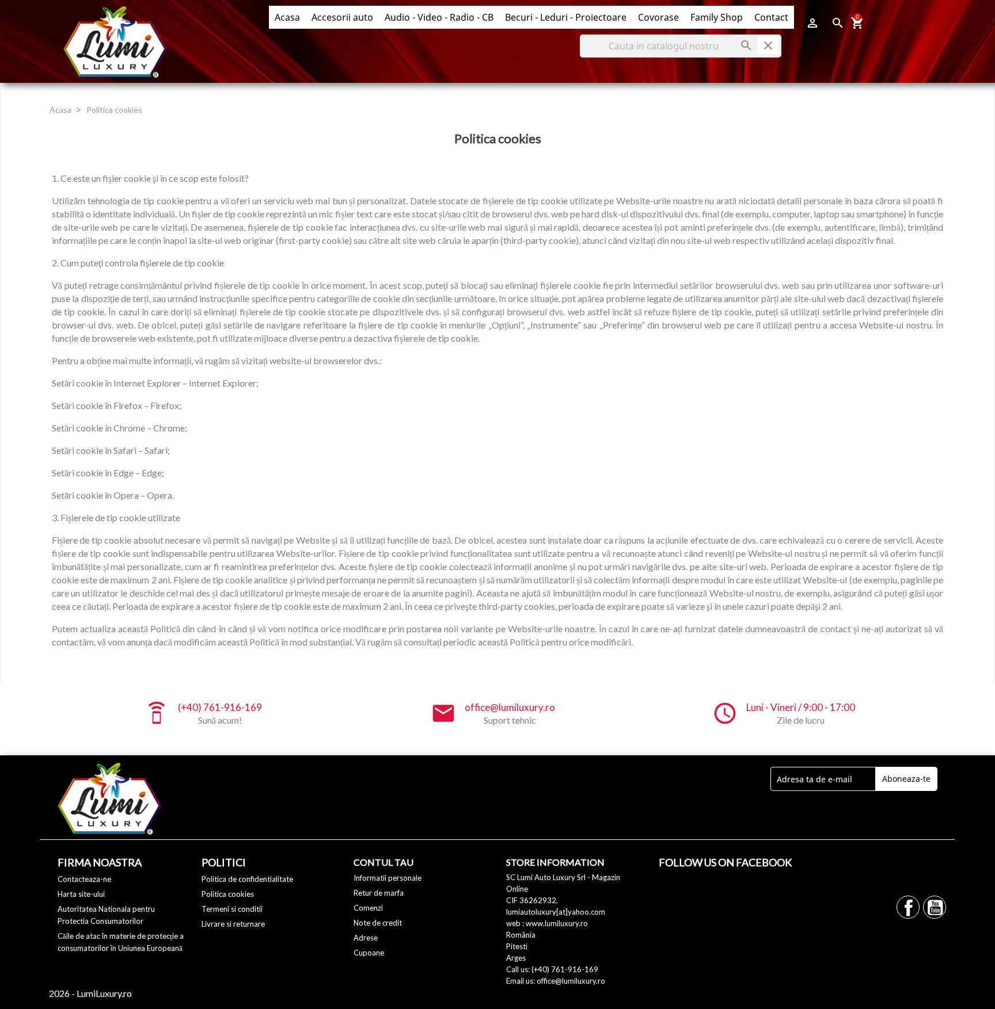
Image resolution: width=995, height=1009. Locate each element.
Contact (771, 17)
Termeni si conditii (232, 909)
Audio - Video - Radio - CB (439, 17)
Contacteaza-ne (84, 879)
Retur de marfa (379, 892)
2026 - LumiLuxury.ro (90, 993)
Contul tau (383, 862)
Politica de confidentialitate (247, 879)
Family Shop (716, 17)
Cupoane (369, 952)
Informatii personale (387, 877)
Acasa (287, 17)
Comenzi (368, 907)
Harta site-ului (81, 894)
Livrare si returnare (233, 923)
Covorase (658, 17)
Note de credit (378, 922)
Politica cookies (228, 894)
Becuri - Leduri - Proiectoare (565, 17)
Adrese (366, 937)
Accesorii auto (342, 17)
